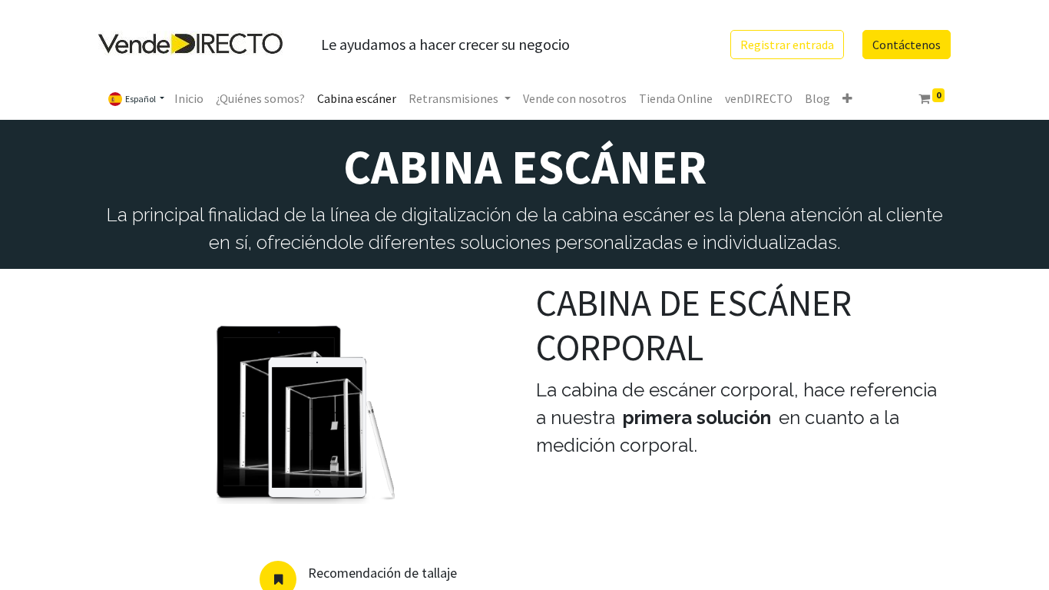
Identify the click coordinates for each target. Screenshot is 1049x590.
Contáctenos (906, 44)
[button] (847, 98)
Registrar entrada (787, 44)
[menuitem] (189, 98)
